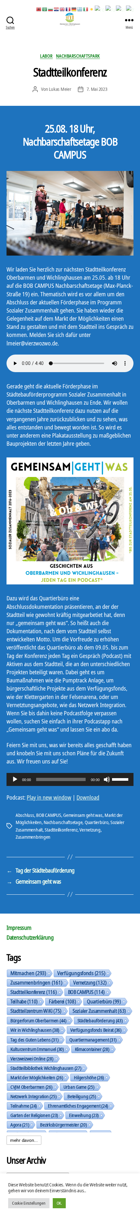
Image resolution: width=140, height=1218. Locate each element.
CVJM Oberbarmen (31, 1087)
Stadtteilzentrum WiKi (36, 1011)
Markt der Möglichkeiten (36, 1077)
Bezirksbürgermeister (63, 1124)
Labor (46, 56)
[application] (70, 779)
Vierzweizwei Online (31, 1058)
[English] (62, 9)
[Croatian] (57, 9)
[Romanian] (100, 9)
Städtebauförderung (100, 1020)
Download (88, 797)
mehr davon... (24, 1140)
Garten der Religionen (34, 1115)
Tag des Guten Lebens (34, 1039)
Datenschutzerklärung (30, 937)
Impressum (19, 927)
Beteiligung (81, 1096)
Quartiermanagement (93, 1039)
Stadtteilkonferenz (61, 829)
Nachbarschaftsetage (63, 822)
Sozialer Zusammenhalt (99, 1011)
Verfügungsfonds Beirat (95, 1030)
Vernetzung (89, 829)
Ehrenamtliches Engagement (78, 1105)
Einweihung (84, 1115)
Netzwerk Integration (33, 1096)
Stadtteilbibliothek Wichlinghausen (45, 1068)
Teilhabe (24, 1001)
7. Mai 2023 (97, 89)
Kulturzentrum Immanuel (37, 1049)
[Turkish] (130, 9)
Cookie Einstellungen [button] (29, 1203)
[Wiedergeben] (15, 779)
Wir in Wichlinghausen (34, 1030)
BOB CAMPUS (48, 815)
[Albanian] (39, 9)
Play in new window (49, 797)
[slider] (121, 779)
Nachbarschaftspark (78, 56)
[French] (68, 9)
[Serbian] (121, 9)
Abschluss (25, 815)
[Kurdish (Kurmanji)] (92, 9)
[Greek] (80, 9)
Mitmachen (28, 973)
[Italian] (86, 9)
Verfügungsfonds (81, 973)
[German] (74, 9)
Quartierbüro (96, 822)
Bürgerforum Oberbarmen (38, 1020)
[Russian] (110, 9)
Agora (19, 1124)
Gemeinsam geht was (82, 815)
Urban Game (78, 1087)
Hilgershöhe (89, 1077)
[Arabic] (45, 9)
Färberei (62, 1001)
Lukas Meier (60, 89)
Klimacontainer (92, 1049)
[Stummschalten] (107, 779)
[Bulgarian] (51, 9)
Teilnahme (23, 1105)
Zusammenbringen (33, 836)
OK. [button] (59, 1203)
